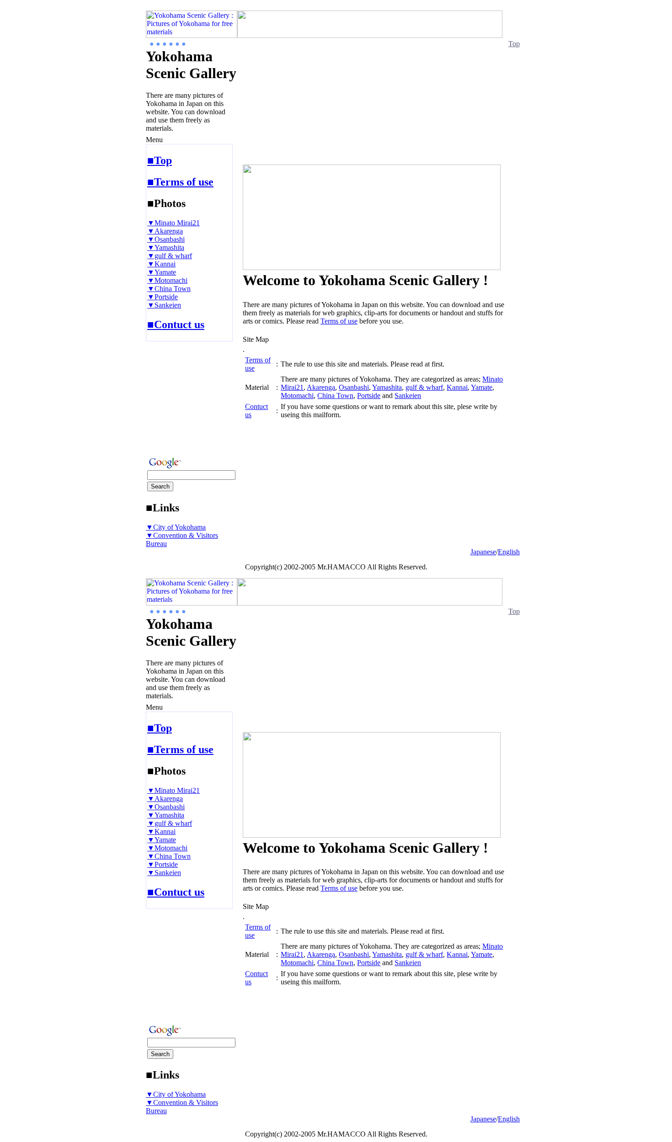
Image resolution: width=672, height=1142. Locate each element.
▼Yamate (161, 272)
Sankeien (408, 395)
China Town (335, 395)
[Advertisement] (173, 396)
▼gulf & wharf (169, 256)
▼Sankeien (164, 305)
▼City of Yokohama (176, 527)
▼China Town (169, 288)
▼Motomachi (167, 280)
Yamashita (387, 387)
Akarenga (321, 387)
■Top (159, 160)
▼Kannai (161, 264)
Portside (368, 395)
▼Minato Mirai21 (173, 223)
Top (514, 44)
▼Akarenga (165, 231)
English (509, 552)
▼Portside (162, 297)
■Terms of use (180, 182)
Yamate (481, 387)
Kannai (457, 387)
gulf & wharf (424, 387)
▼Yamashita (165, 247)
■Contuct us (175, 324)
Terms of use (338, 321)
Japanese (483, 552)
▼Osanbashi (166, 239)
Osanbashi (354, 387)
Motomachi (297, 395)
